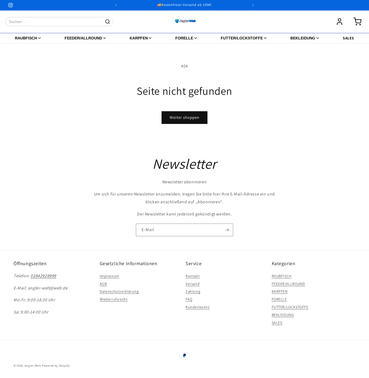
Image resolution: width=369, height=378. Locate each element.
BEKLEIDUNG (302, 38)
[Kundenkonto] (339, 21)
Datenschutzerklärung (119, 291)
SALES (348, 38)
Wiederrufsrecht (114, 298)
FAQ (189, 298)
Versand (193, 283)
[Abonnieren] (227, 230)
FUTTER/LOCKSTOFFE (242, 38)
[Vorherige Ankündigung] (116, 5)
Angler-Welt (33, 365)
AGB (103, 283)
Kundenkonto (198, 306)
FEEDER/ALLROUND (83, 38)
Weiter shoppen (184, 117)
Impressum (109, 275)
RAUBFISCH (26, 38)
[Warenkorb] (357, 21)
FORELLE (184, 38)
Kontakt (193, 275)
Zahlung (193, 291)
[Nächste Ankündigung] (253, 5)
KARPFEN (139, 38)
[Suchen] (107, 21)
